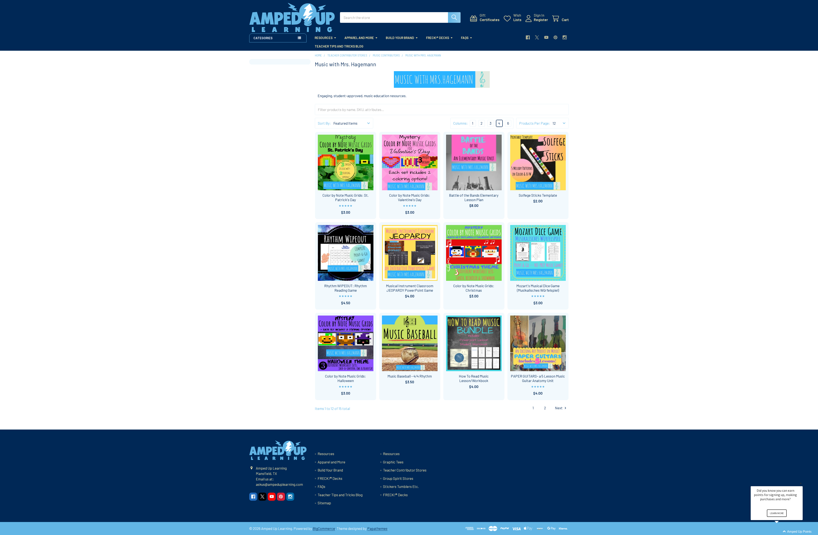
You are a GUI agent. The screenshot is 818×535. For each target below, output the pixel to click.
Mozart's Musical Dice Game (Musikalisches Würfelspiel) (538, 288)
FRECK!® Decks (437, 38)
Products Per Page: (534, 123)
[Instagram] (565, 37)
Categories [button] (262, 38)
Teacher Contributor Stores (404, 470)
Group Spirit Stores (398, 478)
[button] (782, 531)
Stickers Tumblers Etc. (401, 486)
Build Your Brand (400, 38)
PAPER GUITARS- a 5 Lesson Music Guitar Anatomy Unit (538, 378)
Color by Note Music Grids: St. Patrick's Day (346, 197)
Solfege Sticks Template (538, 195)
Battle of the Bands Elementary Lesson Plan (473, 197)
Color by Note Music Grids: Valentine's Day (409, 197)
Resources (324, 38)
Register (541, 19)
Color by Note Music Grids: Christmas (473, 288)
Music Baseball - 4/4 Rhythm (409, 376)
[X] (537, 37)
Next (559, 408)
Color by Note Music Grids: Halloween (345, 378)
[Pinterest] (555, 37)
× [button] (801, 483)
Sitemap (324, 503)
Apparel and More (359, 38)
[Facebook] (528, 37)
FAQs (464, 38)
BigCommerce (324, 528)
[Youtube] (546, 37)
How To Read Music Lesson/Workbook (474, 378)
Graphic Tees (393, 462)
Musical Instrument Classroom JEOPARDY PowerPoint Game (409, 288)
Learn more (777, 513)
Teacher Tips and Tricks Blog (339, 46)
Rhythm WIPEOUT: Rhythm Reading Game (345, 288)
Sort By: (324, 123)
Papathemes (377, 528)
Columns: (460, 123)
